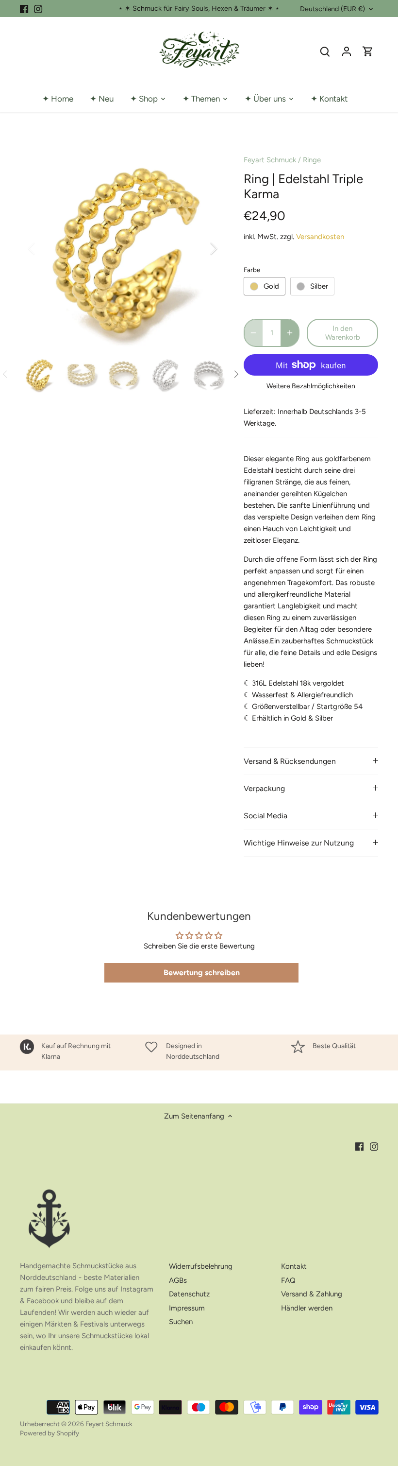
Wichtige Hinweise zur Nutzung (299, 842)
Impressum (187, 1308)
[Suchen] (325, 51)
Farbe (252, 270)
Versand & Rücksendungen (290, 761)
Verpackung (264, 788)
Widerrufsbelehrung (200, 1266)
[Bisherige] (44, 248)
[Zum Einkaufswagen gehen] (368, 51)
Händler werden (306, 1308)
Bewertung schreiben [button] (202, 972)
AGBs (178, 1280)
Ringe (312, 159)
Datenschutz (189, 1294)
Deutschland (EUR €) (332, 9)
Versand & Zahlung (311, 1294)
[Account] (346, 51)
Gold (271, 286)
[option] (123, 248)
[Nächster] (201, 248)
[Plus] (290, 332)
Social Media (265, 815)
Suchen (181, 1321)
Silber (319, 286)
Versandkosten (320, 236)
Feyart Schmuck (270, 159)
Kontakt (294, 1266)
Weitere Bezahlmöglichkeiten (310, 386)
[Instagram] (38, 8)
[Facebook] (24, 8)
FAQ (288, 1280)
